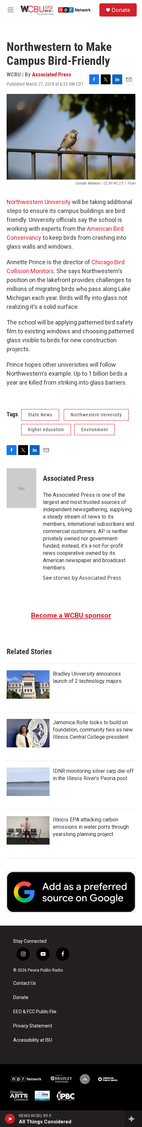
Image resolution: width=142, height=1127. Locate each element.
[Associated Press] (21, 488)
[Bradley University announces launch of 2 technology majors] (28, 684)
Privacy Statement (32, 1025)
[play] (10, 1118)
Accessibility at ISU (32, 1040)
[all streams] (133, 1118)
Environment (94, 429)
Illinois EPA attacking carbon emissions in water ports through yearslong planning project (91, 826)
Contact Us (24, 983)
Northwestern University (39, 201)
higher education (46, 429)
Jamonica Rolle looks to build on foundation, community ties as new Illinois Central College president (93, 729)
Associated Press (51, 74)
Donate (121, 10)
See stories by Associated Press (82, 577)
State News (40, 414)
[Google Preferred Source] (71, 892)
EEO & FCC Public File (34, 1011)
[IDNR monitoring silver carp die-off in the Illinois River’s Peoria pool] (28, 782)
